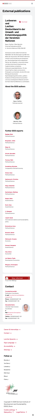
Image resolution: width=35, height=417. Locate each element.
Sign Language (9, 343)
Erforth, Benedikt (10, 153)
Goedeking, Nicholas (11, 166)
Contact (7, 333)
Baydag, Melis (9, 134)
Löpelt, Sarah (9, 217)
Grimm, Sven (8, 173)
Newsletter (7, 369)
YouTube (6, 363)
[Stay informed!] (17, 278)
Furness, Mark (9, 160)
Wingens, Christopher (11, 264)
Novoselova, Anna (10, 226)
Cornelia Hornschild (11, 291)
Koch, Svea (8, 205)
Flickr (5, 379)
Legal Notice (20, 412)
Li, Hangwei (8, 211)
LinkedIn (6, 366)
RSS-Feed (7, 373)
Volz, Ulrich (8, 252)
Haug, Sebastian (9, 185)
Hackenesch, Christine (11, 179)
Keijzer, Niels (9, 198)
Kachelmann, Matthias (11, 192)
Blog (5, 376)
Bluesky (6, 360)
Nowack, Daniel (9, 232)
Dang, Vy (7, 147)
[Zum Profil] (26, 308)
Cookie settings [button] (9, 410)
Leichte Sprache (10, 339)
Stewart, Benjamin (10, 245)
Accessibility (9, 346)
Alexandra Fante (10, 305)
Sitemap (7, 350)
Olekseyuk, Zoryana (11, 239)
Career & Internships (11, 329)
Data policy (8, 412)
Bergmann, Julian (10, 140)
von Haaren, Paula (10, 258)
